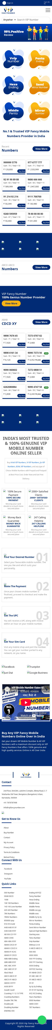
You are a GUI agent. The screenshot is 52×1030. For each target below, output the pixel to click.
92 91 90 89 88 (11, 179)
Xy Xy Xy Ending (35, 986)
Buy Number (9, 832)
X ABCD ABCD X (35, 948)
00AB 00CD (8, 896)
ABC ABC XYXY (10, 965)
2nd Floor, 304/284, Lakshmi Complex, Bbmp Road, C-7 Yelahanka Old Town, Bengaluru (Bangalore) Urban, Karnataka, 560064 (24, 794)
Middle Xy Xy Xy (35, 917)
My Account (8, 842)
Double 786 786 (10, 1000)
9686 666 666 (35, 179)
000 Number (9, 892)
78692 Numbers (10, 917)
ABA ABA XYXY (10, 941)
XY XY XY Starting (36, 990)
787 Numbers (34, 1007)
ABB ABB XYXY (10, 962)
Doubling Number (11, 1007)
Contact (7, 837)
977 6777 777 (35, 162)
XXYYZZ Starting (35, 969)
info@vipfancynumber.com (14, 807)
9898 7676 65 (10, 335)
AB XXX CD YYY (10, 934)
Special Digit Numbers (38, 931)
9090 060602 (10, 369)
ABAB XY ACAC (10, 952)
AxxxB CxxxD (9, 990)
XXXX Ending (34, 965)
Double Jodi (8, 1004)
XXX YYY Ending (35, 958)
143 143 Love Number (13, 906)
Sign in (10, 3)
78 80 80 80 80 (35, 213)
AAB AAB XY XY (10, 927)
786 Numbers (9, 913)
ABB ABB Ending (10, 958)
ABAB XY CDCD (10, 955)
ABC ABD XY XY (10, 969)
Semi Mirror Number (37, 927)
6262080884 (9, 387)
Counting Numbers (11, 997)
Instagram (8, 873)
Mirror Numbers (35, 920)
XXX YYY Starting (35, 962)
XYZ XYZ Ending (35, 993)
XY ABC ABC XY (35, 976)
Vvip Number (34, 941)
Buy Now (22, 171)
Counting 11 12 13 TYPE (13, 993)
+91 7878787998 (10, 802)
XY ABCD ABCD (35, 979)
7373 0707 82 (35, 335)
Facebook (8, 869)
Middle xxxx (34, 913)
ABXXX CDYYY (9, 983)
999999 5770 (10, 162)
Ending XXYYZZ (35, 892)
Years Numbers (35, 997)
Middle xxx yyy (35, 910)
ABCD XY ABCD (10, 979)
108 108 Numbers (11, 903)
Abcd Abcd (8, 972)
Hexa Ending (34, 899)
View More (41, 148)
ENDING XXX (9, 1011)
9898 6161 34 (10, 352)
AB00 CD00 (8, 938)
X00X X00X (33, 955)
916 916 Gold (9, 924)
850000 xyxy (9, 920)
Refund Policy (9, 857)
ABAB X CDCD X (10, 948)
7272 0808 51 (35, 369)
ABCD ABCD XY (10, 976)
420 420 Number (11, 910)
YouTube (7, 878)
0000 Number (34, 1000)
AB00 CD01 (33, 1004)
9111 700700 (34, 196)
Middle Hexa (34, 903)
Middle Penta (34, 906)
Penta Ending (34, 924)
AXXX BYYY (8, 986)
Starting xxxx (34, 934)
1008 (6, 899)
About (6, 827)
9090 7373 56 (35, 352)
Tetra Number (34, 938)
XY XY (31, 983)
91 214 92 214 (10, 196)
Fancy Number (35, 896)
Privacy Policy (9, 847)
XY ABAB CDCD (35, 972)
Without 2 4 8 (34, 945)
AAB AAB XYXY (10, 931)
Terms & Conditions (11, 852)
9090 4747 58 (35, 387)
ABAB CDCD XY (10, 945)
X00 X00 (32, 952)
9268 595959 (10, 213)
